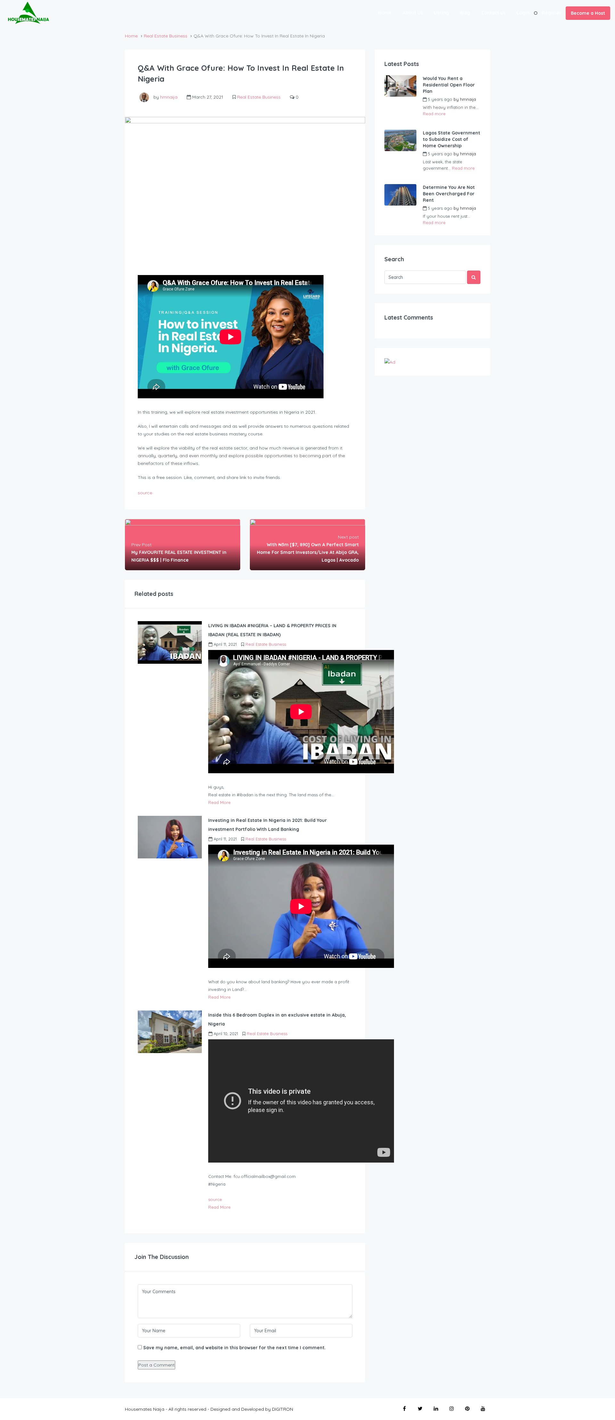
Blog (465, 13)
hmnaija (168, 97)
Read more (434, 113)
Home (385, 13)
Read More (219, 802)
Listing (441, 13)
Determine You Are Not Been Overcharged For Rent (449, 193)
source (145, 493)
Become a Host (588, 13)
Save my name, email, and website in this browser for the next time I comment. (234, 1348)
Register (551, 13)
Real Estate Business (165, 36)
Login (523, 13)
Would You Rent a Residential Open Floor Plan (449, 85)
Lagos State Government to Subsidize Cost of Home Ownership (451, 139)
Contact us (493, 13)
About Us (413, 13)
